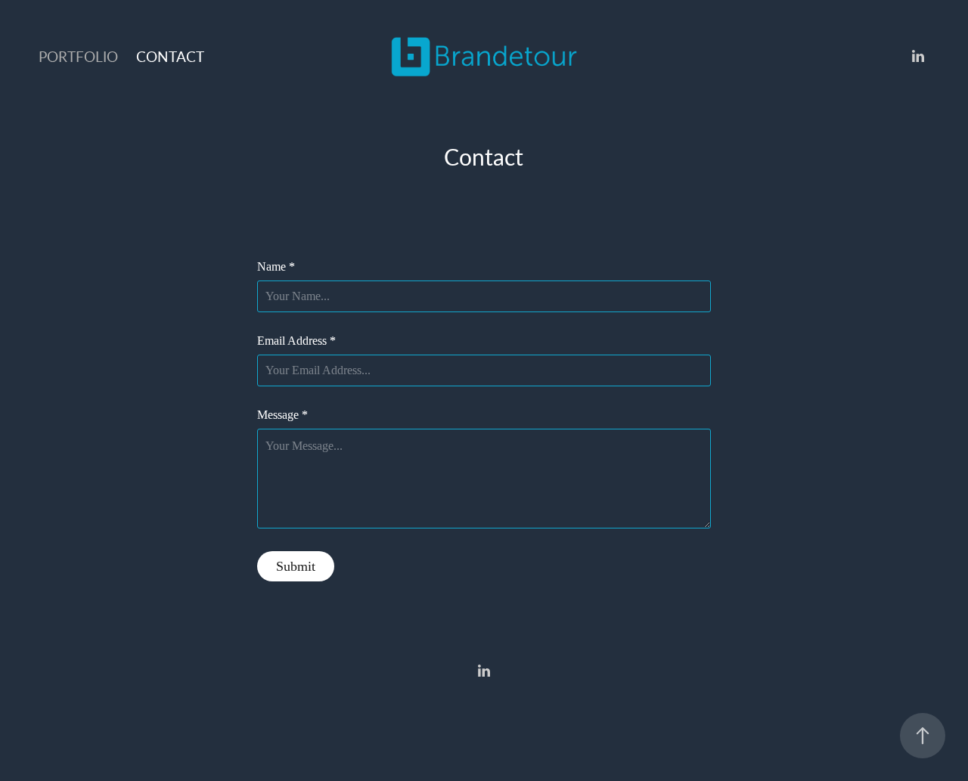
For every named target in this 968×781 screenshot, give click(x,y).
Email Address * (296, 341)
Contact (170, 56)
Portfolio (78, 56)
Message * (282, 415)
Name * (276, 267)
